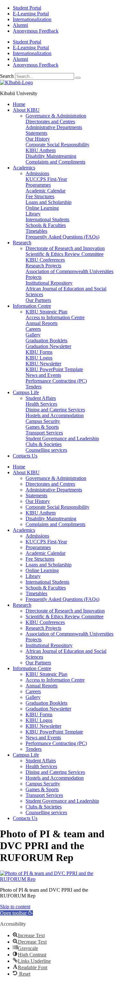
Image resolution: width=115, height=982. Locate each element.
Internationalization (32, 19)
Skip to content (15, 906)
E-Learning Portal (31, 13)
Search (7, 76)
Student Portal (27, 8)
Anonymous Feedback (35, 31)
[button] (16, 913)
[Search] (77, 78)
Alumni (20, 25)
